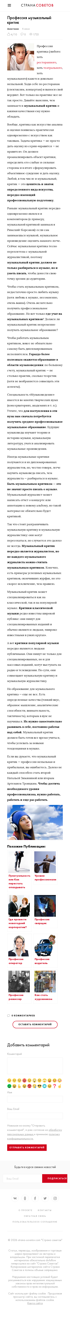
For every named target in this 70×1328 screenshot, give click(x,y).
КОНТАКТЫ (45, 1210)
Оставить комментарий (35, 1024)
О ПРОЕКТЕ (25, 1210)
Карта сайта (35, 1303)
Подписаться (57, 1178)
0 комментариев (23, 1015)
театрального (52, 68)
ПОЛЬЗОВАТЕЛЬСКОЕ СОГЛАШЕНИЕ (35, 1221)
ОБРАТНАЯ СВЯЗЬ (35, 1216)
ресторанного (46, 62)
